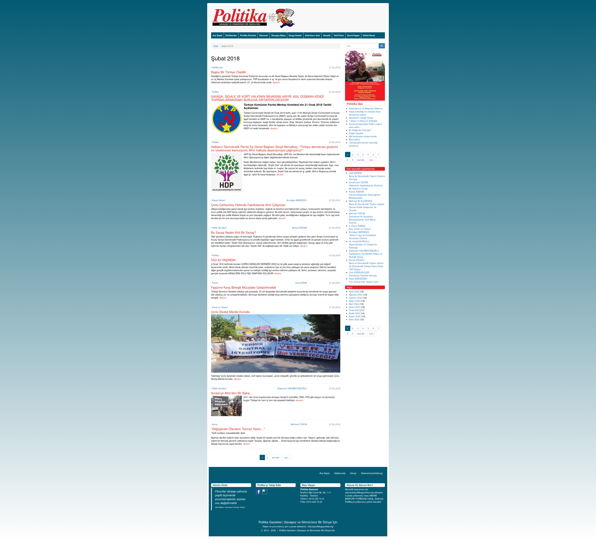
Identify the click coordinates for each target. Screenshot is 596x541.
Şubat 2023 (354, 307)
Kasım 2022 (355, 316)
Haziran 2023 (355, 297)
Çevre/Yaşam (353, 35)
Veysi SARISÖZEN (358, 278)
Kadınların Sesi (312, 35)
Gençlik (326, 35)
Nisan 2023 (354, 300)
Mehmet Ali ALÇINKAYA (360, 200)
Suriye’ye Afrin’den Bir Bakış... (232, 393)
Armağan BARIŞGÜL (296, 200)
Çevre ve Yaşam (220, 307)
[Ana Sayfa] (254, 18)
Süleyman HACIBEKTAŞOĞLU (292, 388)
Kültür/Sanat (369, 35)
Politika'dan (231, 35)
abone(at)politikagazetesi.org (359, 492)
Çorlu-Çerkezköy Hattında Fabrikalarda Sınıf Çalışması (248, 204)
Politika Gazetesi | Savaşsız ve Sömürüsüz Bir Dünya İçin (307, 530)
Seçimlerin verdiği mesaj (361, 117)
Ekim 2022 (354, 319)
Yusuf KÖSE (301, 282)
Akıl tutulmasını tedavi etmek (363, 136)
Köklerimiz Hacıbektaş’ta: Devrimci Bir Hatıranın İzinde (366, 187)
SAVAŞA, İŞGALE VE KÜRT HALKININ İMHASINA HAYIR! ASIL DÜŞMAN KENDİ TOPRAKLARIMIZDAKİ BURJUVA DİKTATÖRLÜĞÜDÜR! (267, 98)
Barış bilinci (354, 139)
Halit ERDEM (355, 173)
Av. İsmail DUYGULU (359, 241)
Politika (215, 91)
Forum (215, 282)
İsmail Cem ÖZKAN (358, 182)
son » (287, 457)
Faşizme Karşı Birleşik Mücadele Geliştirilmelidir (243, 287)
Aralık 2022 (354, 313)
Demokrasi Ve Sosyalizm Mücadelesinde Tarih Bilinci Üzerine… (362, 219)
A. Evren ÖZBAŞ (357, 225)
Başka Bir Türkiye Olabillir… (230, 72)
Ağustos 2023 (355, 294)
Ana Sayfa (217, 35)
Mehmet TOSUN (299, 424)
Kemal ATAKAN (299, 227)
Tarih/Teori (339, 35)
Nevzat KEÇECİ (356, 259)
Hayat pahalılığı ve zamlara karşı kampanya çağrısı (365, 113)
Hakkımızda (339, 473)
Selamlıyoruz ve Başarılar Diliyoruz (366, 108)
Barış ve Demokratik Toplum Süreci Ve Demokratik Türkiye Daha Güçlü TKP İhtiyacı (366, 266)
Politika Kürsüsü (248, 35)
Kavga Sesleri (295, 35)
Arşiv (215, 46)
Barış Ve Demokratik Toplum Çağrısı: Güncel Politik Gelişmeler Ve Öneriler (367, 207)
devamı (276, 82)
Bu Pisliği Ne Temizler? (360, 130)
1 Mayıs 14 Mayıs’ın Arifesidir (363, 120)
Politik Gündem (219, 227)
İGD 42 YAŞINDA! (223, 260)
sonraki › (276, 457)
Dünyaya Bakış (278, 35)
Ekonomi (263, 35)
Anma (214, 424)
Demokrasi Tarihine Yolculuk (363, 275)
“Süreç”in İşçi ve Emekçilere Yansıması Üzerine (362, 237)
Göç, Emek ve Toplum (360, 228)
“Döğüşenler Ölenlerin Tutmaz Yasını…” (238, 429)
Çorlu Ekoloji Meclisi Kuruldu (230, 311)
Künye (353, 473)
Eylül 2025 (354, 291)
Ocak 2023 (354, 310)
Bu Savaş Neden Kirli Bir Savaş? (233, 232)
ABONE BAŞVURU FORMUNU (361, 497)
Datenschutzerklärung (372, 473)
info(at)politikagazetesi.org (320, 526)
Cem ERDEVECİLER (359, 272)
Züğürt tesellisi (356, 133)
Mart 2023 (354, 303)
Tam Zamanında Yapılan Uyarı (364, 281)
